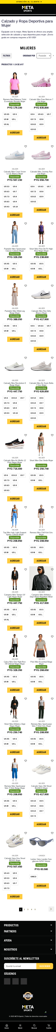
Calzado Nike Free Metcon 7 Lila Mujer (41, 100)
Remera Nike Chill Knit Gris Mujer (41, 533)
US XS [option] (6, 114)
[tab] (28, 925)
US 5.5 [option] (6, 187)
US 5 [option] (41, 801)
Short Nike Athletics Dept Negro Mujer (14, 725)
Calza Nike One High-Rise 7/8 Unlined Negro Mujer (15, 663)
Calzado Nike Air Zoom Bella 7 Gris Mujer (41, 384)
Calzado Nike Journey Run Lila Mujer (41, 173)
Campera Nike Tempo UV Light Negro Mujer (14, 596)
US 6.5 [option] (40, 114)
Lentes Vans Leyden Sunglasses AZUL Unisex (41, 860)
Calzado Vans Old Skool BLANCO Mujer (41, 787)
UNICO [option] (33, 877)
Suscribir (44, 966)
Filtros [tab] (6, 56)
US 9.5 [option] (33, 129)
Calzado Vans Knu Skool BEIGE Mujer (14, 859)
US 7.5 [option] (33, 119)
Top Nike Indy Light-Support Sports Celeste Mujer (14, 533)
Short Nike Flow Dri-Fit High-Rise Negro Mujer (41, 250)
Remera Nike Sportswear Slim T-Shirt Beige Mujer (14, 787)
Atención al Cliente (28, 2)
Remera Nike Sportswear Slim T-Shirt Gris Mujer (41, 725)
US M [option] (6, 119)
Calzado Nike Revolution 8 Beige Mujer (15, 384)
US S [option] (15, 114)
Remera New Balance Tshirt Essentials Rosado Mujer (14, 100)
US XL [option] (6, 124)
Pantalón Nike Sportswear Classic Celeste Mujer (15, 250)
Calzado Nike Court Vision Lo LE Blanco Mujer (15, 173)
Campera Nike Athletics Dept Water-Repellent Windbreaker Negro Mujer (41, 597)
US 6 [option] (32, 114)
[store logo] (25, 9)
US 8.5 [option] (33, 124)
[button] (26, 74)
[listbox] (15, 119)
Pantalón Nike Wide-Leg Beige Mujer (15, 312)
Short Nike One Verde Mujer (41, 460)
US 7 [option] (49, 114)
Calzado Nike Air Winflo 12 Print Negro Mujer (15, 461)
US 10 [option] (15, 207)
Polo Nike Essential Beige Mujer (41, 663)
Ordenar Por (29, 56)
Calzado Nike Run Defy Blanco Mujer (41, 312)
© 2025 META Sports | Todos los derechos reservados (28, 1016)
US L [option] (14, 119)
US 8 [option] (41, 119)
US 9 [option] (41, 124)
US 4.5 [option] (33, 801)
